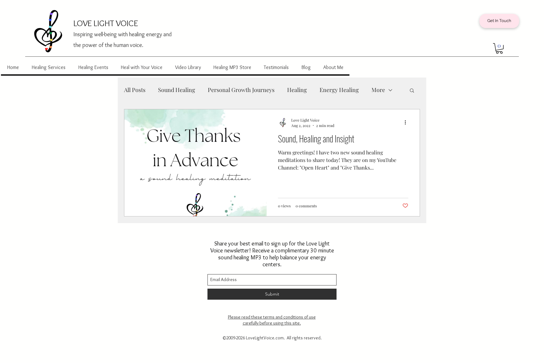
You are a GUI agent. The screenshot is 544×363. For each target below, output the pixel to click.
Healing (297, 90)
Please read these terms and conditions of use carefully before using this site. (272, 320)
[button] (499, 48)
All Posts (134, 90)
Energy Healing (339, 90)
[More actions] (407, 122)
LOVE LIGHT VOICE (105, 23)
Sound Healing (176, 90)
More (378, 90)
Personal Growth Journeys (241, 90)
